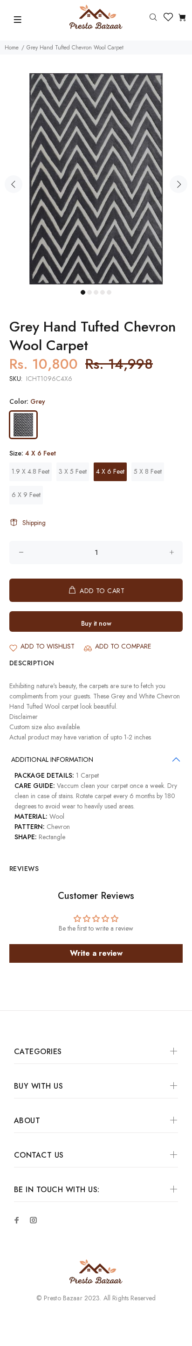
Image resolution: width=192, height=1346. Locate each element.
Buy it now (96, 623)
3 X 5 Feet (73, 471)
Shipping (34, 522)
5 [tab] (109, 292)
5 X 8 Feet (148, 471)
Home (12, 47)
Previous (13, 184)
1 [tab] (83, 292)
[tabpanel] (96, 178)
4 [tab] (102, 292)
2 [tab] (89, 292)
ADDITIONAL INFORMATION (52, 759)
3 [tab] (96, 292)
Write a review (96, 953)
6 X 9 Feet (26, 494)
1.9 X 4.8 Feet (30, 471)
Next (178, 184)
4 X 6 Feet (110, 471)
